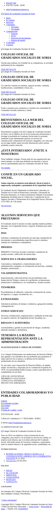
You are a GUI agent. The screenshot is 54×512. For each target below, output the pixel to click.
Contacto (9, 45)
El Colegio (10, 20)
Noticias (14, 34)
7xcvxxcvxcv (11, 461)
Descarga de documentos (21, 38)
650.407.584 (11, 3)
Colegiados (10, 25)
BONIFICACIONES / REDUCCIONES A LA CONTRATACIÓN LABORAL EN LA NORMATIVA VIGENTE (28, 456)
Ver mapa (15, 27)
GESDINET (23, 509)
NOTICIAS (11, 479)
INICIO (9, 470)
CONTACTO (11, 482)
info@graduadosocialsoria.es (17, 9)
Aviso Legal (34, 507)
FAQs (13, 36)
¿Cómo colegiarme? (9, 500)
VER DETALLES (8, 69)
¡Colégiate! (10, 43)
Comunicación (12, 31)
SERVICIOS (11, 475)
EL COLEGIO (12, 473)
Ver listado (15, 29)
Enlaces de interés (18, 40)
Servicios (9, 22)
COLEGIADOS (12, 477)
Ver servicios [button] (6, 206)
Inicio (8, 18)
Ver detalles (5, 168)
